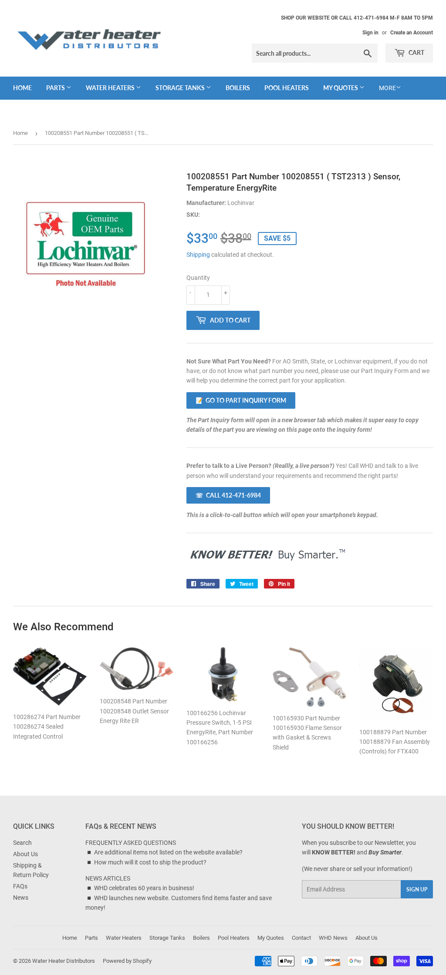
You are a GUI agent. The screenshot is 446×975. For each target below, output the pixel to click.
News (20, 897)
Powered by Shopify (127, 961)
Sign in (370, 33)
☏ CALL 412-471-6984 (228, 495)
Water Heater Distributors (63, 961)
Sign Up (416, 889)
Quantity (198, 277)
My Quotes (341, 87)
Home (22, 87)
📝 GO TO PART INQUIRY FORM (241, 400)
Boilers (238, 87)
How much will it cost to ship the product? (150, 862)
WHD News (333, 938)
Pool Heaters (286, 87)
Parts (56, 87)
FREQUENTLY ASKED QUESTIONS (130, 842)
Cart (415, 52)
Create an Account (411, 33)
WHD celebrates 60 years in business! (144, 887)
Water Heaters (111, 87)
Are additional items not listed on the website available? (168, 852)
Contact (301, 938)
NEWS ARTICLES (107, 878)
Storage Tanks (180, 87)
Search (22, 842)
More (387, 87)
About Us (25, 854)
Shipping (198, 254)
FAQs (20, 886)
